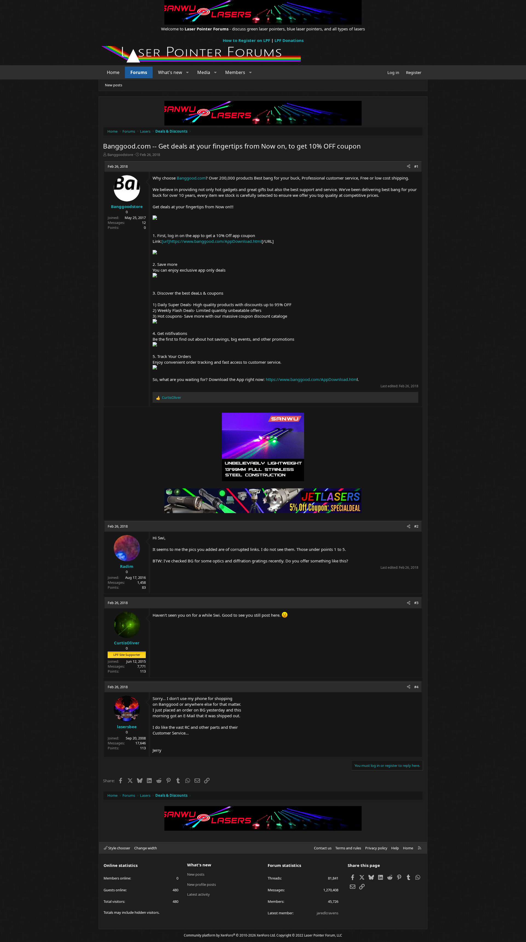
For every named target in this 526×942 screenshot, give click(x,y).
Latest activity (198, 894)
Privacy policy (376, 848)
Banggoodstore (120, 154)
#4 (416, 686)
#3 (416, 602)
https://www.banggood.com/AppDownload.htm (311, 379)
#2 (416, 526)
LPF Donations (289, 40)
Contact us (322, 848)
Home (113, 72)
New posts (113, 84)
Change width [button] (145, 848)
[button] (187, 72)
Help (395, 848)
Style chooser (118, 848)
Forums (138, 72)
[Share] (408, 166)
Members (235, 72)
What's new (170, 72)
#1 (416, 166)
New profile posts (201, 884)
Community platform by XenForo (230, 935)
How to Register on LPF (246, 40)
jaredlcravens (327, 912)
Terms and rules (348, 848)
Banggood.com (191, 178)
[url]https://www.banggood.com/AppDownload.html (212, 241)
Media (203, 72)
